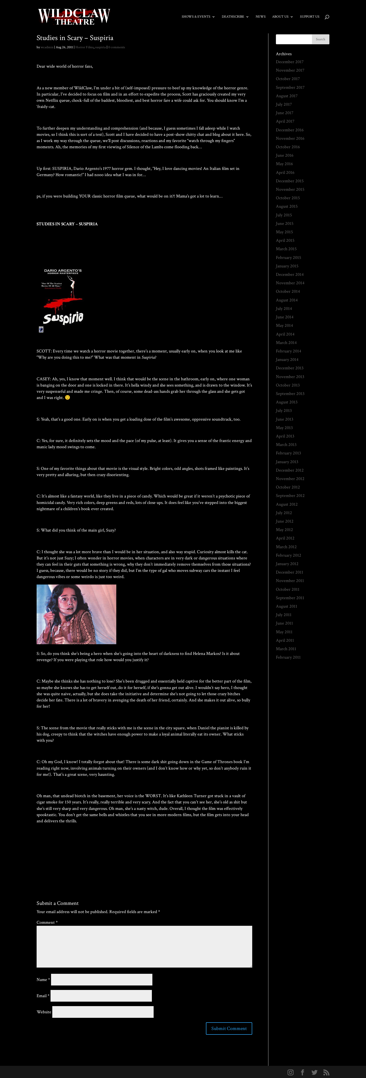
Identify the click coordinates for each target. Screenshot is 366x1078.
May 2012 (284, 530)
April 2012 (285, 538)
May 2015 (284, 232)
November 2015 (290, 189)
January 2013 (287, 462)
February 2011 (288, 657)
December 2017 (290, 62)
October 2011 (288, 589)
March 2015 (286, 249)
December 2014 (290, 274)
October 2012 (288, 487)
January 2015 (287, 266)
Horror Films (84, 47)
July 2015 (284, 215)
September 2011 (290, 598)
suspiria (100, 47)
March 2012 (286, 547)
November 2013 (290, 377)
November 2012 (290, 479)
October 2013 (288, 385)
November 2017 (290, 70)
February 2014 (288, 351)
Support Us (309, 17)
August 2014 (287, 300)
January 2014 (287, 359)
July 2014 (284, 308)
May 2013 (284, 428)
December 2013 (290, 368)
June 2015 (285, 223)
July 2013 (284, 410)
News (261, 17)
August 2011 (286, 606)
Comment (47, 922)
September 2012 (290, 495)
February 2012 (288, 555)
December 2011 (289, 572)
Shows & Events (196, 17)
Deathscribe (233, 17)
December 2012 (290, 470)
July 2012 (284, 513)
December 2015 (290, 181)
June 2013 (284, 419)
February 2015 (288, 257)
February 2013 (288, 453)
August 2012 (287, 504)
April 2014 (285, 334)
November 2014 (290, 283)
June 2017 (284, 113)
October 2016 (288, 147)
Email (43, 996)
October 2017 (288, 79)
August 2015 (287, 206)
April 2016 (285, 172)
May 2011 (284, 632)
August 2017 (287, 96)
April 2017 (285, 121)
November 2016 (290, 138)
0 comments (116, 47)
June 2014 (285, 317)
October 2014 (288, 291)
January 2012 (287, 564)
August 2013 (287, 402)
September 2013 (290, 393)
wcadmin (47, 47)
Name (43, 979)
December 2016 (290, 130)
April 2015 (285, 240)
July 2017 (284, 104)
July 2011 (284, 615)
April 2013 (285, 436)
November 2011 (290, 581)
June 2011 (284, 623)
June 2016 (285, 155)
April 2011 (285, 640)
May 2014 (284, 325)
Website (44, 1012)
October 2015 (288, 198)
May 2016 (284, 164)
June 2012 (285, 521)
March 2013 (286, 444)
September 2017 (290, 87)
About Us (280, 17)
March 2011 (286, 649)
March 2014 (286, 342)
